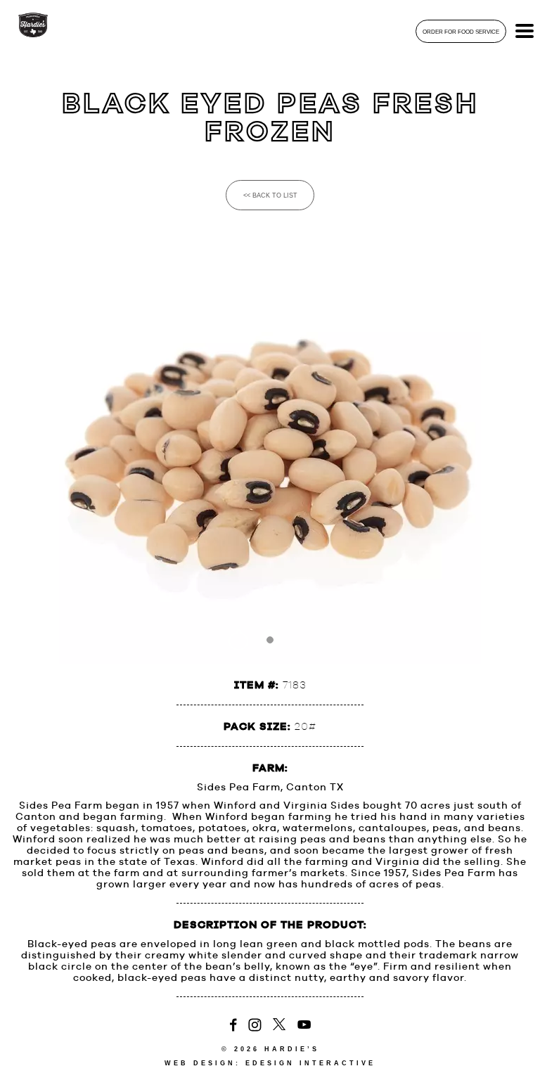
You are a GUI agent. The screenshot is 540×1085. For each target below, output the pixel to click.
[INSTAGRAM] (255, 1025)
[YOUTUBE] (304, 1025)
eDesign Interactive (310, 1063)
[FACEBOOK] (233, 1025)
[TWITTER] (279, 1025)
